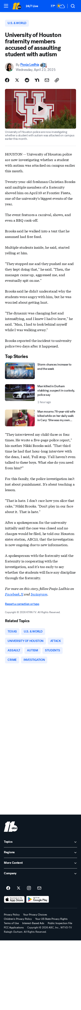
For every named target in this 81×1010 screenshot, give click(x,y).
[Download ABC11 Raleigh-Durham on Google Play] (37, 899)
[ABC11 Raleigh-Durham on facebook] (8, 888)
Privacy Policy (12, 914)
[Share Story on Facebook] (7, 80)
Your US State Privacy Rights (51, 919)
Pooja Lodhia (29, 64)
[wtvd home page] (10, 826)
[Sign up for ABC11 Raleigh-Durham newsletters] (39, 888)
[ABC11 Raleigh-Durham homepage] (16, 6)
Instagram (39, 593)
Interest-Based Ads (33, 923)
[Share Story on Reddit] (27, 80)
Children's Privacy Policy (18, 919)
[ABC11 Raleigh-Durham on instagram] (29, 888)
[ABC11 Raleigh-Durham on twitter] (18, 888)
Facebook (12, 593)
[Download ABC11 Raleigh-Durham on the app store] (14, 899)
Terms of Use (11, 923)
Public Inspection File (60, 923)
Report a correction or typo (22, 604)
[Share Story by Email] (47, 80)
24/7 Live (32, 6)
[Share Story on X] (17, 80)
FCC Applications (14, 927)
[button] (6, 6)
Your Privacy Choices (35, 914)
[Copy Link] (56, 80)
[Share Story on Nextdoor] (37, 80)
